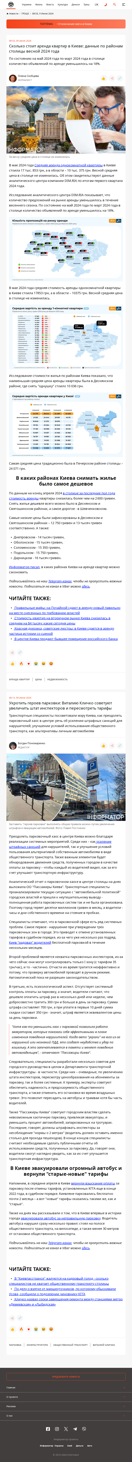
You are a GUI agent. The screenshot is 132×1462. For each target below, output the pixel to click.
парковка (15, 1344)
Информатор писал (24, 567)
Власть (50, 4)
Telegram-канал (59, 581)
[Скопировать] (120, 78)
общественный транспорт (70, 1344)
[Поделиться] (112, 78)
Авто (89, 1445)
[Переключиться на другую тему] (106, 4)
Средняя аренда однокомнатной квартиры (68, 165)
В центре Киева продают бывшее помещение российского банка (66, 639)
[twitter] (66, 1429)
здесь (86, 586)
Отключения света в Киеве (75, 24)
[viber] (84, 1429)
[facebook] (48, 1429)
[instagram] (57, 1429)
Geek (69, 1445)
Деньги (76, 4)
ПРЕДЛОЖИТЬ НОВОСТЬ (66, 1376)
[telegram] (75, 1429)
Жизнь (38, 4)
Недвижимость (57, 679)
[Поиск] (115, 4)
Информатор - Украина (51, 1445)
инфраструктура (37, 1344)
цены (38, 679)
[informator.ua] (10, 4)
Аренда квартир (19, 679)
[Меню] (124, 4)
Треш (87, 4)
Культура (63, 4)
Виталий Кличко (104, 1344)
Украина (26, 4)
